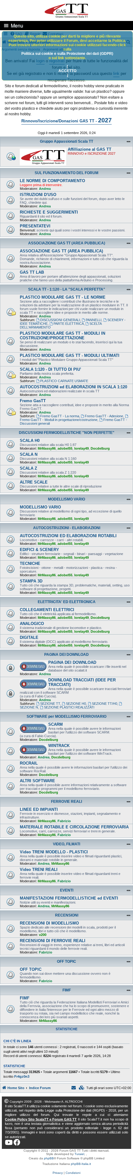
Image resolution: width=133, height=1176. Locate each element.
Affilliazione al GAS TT (89, 149)
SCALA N (28, 454)
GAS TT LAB (32, 272)
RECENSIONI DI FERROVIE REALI (52, 940)
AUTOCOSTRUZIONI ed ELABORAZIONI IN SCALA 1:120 (73, 387)
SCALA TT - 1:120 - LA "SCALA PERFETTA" (66, 289)
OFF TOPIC (66, 961)
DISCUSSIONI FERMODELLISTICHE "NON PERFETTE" (66, 433)
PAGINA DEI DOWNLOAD (66, 654)
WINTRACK (59, 745)
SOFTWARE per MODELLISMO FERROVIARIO (66, 716)
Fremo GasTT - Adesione (104, 416)
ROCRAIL (29, 763)
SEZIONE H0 (76, 703)
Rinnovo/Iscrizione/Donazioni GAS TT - (66, 120)
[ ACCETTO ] (67, 70)
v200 (42, 935)
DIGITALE (29, 637)
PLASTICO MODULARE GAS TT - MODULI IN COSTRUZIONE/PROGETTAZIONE (62, 335)
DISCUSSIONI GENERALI (60, 320)
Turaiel (79, 1154)
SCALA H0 (30, 440)
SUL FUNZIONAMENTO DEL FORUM (66, 173)
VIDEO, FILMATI (66, 844)
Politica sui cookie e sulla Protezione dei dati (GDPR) (67, 53)
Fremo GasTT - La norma (59, 416)
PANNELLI (93, 320)
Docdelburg (100, 448)
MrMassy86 (47, 448)
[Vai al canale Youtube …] (9, 1142)
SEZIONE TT (50, 703)
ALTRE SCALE (34, 482)
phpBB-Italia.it (81, 1164)
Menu (17, 25)
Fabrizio (64, 821)
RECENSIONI (66, 915)
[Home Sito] (66, 10)
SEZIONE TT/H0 (104, 703)
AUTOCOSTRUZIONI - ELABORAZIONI (66, 528)
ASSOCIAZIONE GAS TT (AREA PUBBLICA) (66, 243)
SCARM (55, 724)
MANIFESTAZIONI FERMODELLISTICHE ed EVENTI (69, 898)
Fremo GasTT (33, 400)
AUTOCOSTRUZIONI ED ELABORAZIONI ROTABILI (68, 535)
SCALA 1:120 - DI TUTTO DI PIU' (50, 369)
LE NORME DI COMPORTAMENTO (52, 180)
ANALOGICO (32, 623)
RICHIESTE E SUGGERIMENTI (49, 212)
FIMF (66, 990)
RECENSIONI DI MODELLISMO (49, 923)
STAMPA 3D (31, 581)
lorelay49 (81, 448)
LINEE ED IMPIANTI (39, 809)
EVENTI (66, 890)
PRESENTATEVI (35, 226)
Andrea (45, 188)
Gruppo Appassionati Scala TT (66, 141)
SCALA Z (28, 468)
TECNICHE (30, 563)
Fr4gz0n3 (21, 1076)
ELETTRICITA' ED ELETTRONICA (67, 602)
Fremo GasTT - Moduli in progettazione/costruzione (58, 420)
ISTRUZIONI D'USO (38, 194)
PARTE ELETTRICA (69, 323)
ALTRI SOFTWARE (37, 780)
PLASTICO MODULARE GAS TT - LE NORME (62, 297)
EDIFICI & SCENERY (39, 549)
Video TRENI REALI (39, 869)
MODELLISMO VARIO (66, 499)
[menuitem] (81, 1088)
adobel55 (65, 448)
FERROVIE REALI (66, 801)
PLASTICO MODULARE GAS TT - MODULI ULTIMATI (69, 355)
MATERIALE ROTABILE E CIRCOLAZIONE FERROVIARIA (74, 827)
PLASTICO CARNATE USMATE (64, 381)
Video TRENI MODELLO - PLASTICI (54, 852)
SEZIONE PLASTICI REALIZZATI (69, 707)
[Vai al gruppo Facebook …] (17, 1142)
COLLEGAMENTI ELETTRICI (47, 609)
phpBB (49, 1158)
